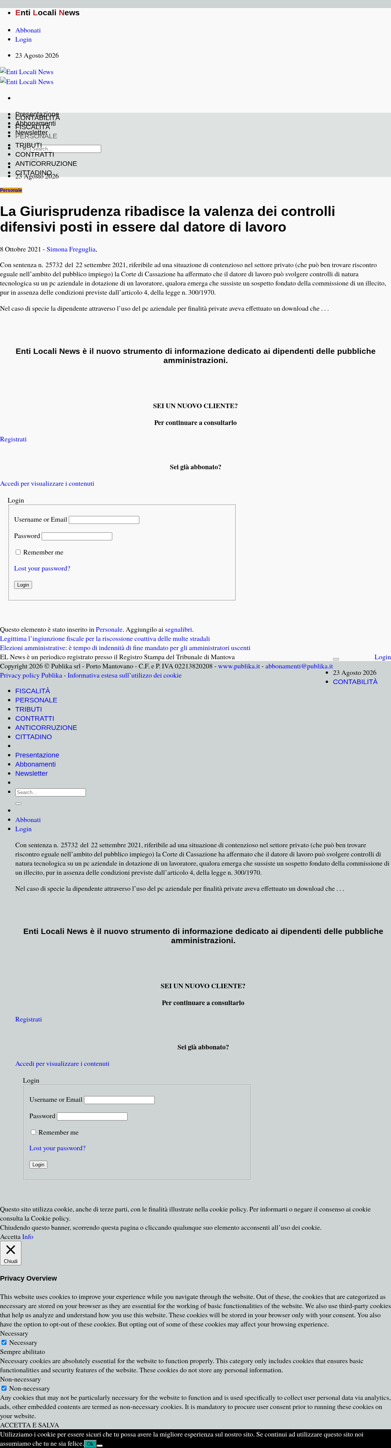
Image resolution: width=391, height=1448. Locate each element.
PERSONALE (36, 136)
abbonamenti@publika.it (299, 665)
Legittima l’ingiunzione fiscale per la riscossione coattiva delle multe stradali (105, 638)
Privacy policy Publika (31, 674)
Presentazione (37, 755)
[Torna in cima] (336, 659)
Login (383, 656)
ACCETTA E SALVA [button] (29, 1424)
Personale (11, 190)
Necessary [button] (14, 1333)
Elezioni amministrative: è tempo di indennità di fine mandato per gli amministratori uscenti (125, 647)
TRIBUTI (28, 145)
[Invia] (18, 804)
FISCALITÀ (32, 127)
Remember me (43, 551)
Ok (90, 1444)
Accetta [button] (10, 1236)
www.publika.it (239, 665)
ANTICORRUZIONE (46, 163)
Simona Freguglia (71, 248)
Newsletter (31, 773)
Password (27, 535)
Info (27, 1236)
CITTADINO (33, 173)
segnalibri (178, 629)
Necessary (23, 1342)
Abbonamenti (35, 764)
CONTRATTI (34, 154)
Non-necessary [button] (20, 1378)
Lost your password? (42, 567)
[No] (100, 1446)
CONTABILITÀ (37, 118)
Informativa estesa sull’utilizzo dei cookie (125, 674)
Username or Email (40, 519)
